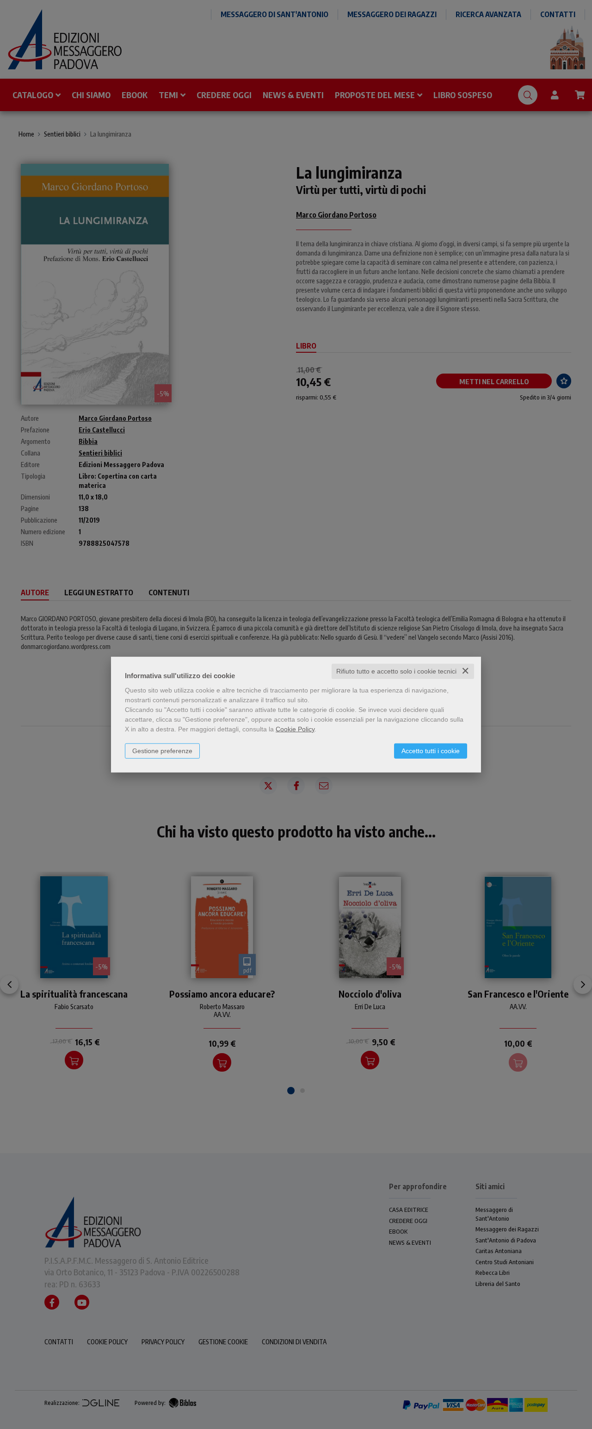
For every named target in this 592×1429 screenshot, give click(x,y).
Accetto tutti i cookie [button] (430, 751)
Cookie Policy (295, 729)
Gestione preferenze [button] (162, 751)
